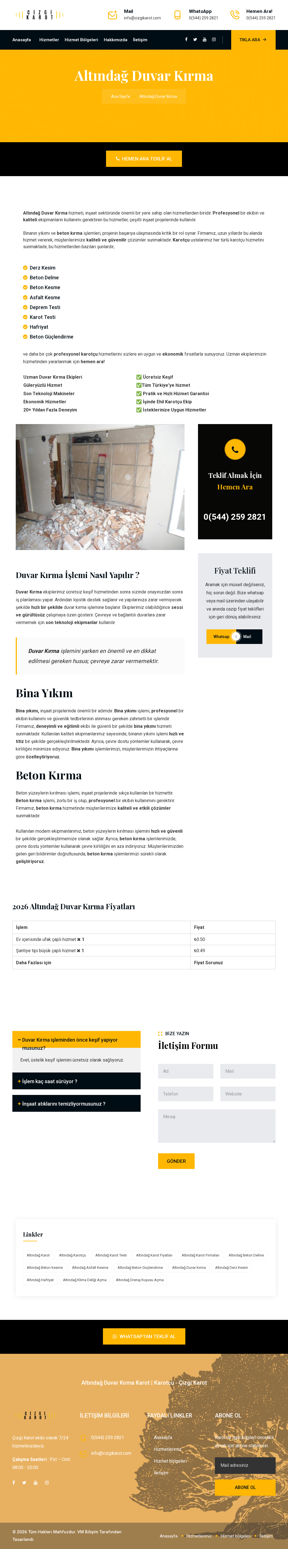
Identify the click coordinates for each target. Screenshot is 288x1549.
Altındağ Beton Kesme (45, 1267)
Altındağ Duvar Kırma (189, 1267)
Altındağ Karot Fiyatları (154, 1255)
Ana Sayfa (120, 96)
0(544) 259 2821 (203, 18)
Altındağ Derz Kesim (231, 1267)
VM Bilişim (87, 1531)
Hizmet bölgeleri (81, 39)
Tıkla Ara (249, 39)
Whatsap (221, 636)
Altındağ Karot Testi (111, 1255)
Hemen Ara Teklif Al (146, 159)
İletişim (140, 39)
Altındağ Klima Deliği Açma (85, 1280)
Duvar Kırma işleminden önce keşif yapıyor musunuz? (70, 1042)
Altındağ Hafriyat (40, 1280)
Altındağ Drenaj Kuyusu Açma (140, 1280)
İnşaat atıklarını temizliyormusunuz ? (63, 1104)
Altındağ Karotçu (72, 1255)
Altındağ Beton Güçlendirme (140, 1267)
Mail (249, 636)
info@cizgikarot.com (142, 18)
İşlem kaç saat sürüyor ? (49, 1081)
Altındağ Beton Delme (246, 1255)
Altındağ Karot (38, 1255)
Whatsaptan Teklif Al (147, 1336)
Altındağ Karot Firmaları (200, 1255)
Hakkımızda (115, 39)
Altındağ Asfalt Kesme (90, 1267)
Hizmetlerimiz (168, 1449)
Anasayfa (21, 39)
